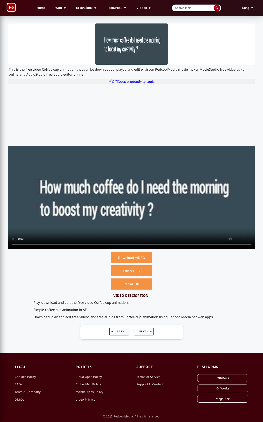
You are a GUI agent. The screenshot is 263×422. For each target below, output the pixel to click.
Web (60, 8)
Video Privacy (85, 399)
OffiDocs (223, 378)
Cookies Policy (25, 377)
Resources (116, 8)
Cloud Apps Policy (89, 377)
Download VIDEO (131, 258)
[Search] (217, 8)
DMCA (19, 399)
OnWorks (222, 388)
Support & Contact (149, 384)
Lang (248, 8)
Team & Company (28, 392)
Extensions (86, 8)
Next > (143, 331)
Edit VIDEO (131, 271)
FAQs (18, 384)
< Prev (119, 331)
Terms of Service (148, 377)
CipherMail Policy (88, 384)
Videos (143, 8)
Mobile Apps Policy (89, 392)
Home (41, 8)
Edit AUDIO (131, 284)
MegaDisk (223, 399)
